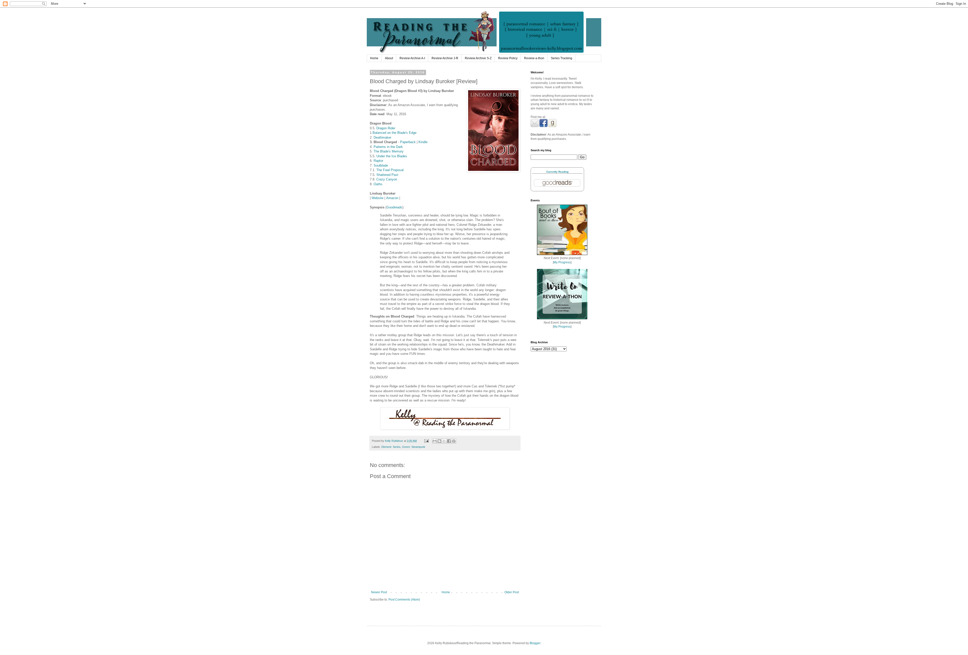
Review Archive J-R (445, 58)
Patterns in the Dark (388, 147)
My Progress (562, 262)
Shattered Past (387, 175)
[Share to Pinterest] (453, 441)
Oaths (378, 184)
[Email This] (434, 441)
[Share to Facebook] (448, 441)
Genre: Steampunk (413, 446)
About (389, 58)
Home (374, 58)
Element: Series (391, 446)
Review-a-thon (534, 58)
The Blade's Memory (389, 151)
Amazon (392, 198)
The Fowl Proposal (390, 170)
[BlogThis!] (439, 441)
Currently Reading (557, 171)
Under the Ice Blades (391, 156)
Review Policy (508, 58)
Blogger (535, 643)
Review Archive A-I (412, 58)
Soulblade (381, 165)
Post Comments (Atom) (404, 599)
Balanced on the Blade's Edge (394, 133)
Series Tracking (561, 58)
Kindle (423, 142)
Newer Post (379, 592)
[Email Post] (426, 440)
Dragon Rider (385, 128)
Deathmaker (382, 137)
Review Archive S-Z (478, 58)
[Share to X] (444, 441)
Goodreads (394, 207)
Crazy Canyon (386, 179)
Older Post (511, 592)
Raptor (378, 161)
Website (377, 198)
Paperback (408, 142)
